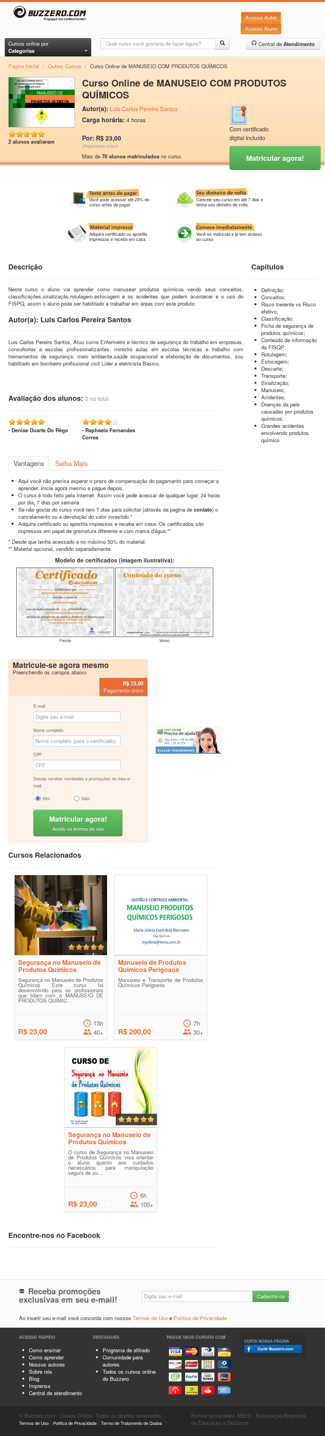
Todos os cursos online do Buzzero (129, 1375)
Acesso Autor (261, 17)
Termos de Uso (150, 1318)
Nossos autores (47, 1364)
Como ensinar (45, 1350)
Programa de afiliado (126, 1350)
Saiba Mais (71, 463)
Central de (286, 44)
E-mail (39, 706)
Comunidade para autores (123, 1360)
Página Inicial (23, 66)
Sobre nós (40, 1371)
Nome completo (48, 730)
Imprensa (39, 1386)
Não (86, 798)
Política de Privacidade (200, 1318)
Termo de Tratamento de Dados (131, 1423)
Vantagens (28, 463)
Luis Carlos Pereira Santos (144, 109)
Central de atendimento (55, 1393)
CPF (37, 754)
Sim (46, 798)
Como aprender (46, 1357)
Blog (34, 1378)
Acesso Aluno (261, 28)
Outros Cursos (64, 66)
